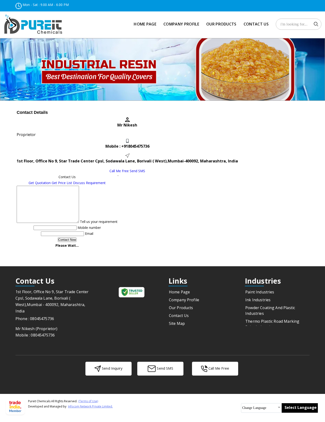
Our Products (221, 24)
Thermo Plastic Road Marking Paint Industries (272, 324)
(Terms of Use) (88, 401)
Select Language (301, 407)
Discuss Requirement (89, 183)
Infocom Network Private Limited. (90, 406)
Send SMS (137, 171)
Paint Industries (259, 292)
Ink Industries (258, 299)
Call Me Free (119, 171)
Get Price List (62, 183)
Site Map (177, 323)
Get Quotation (40, 183)
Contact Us (256, 24)
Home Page (145, 24)
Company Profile (181, 24)
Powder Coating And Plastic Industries (270, 310)
